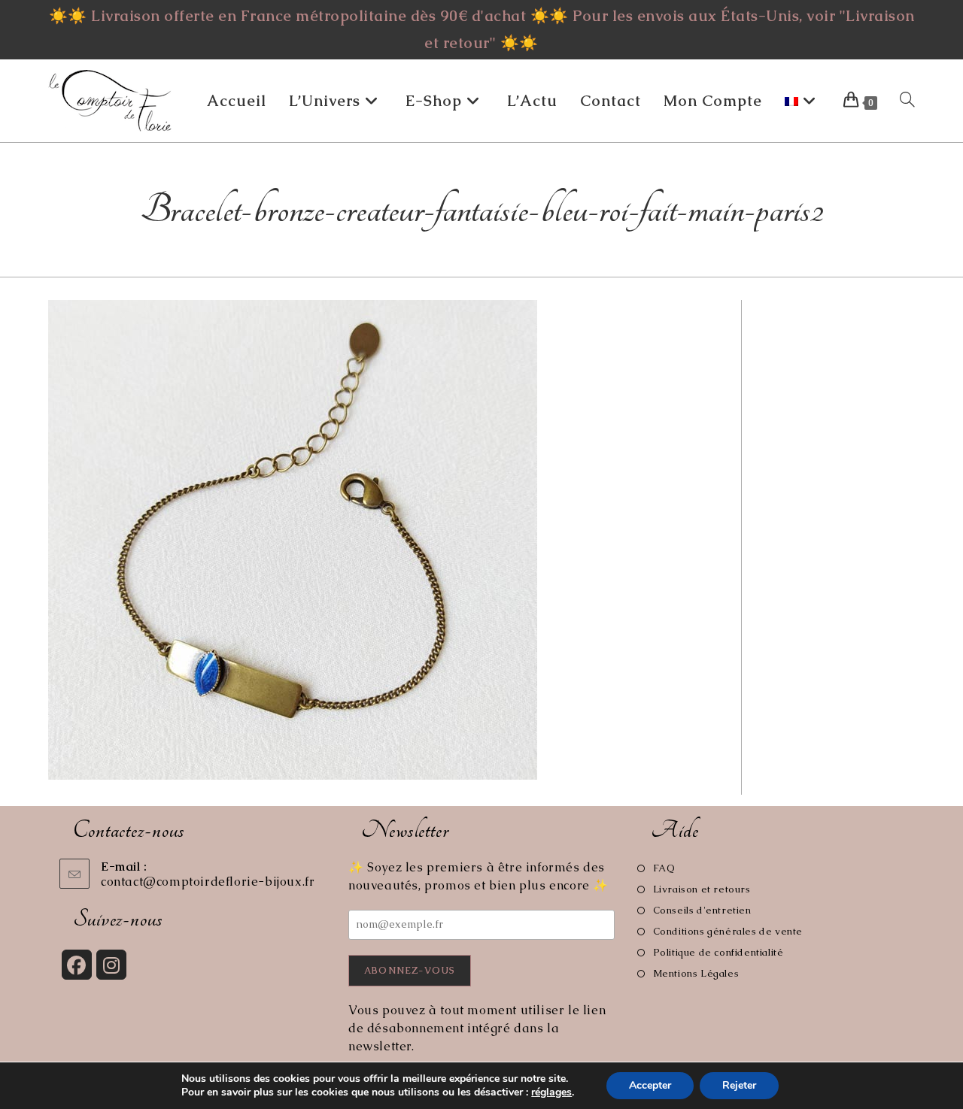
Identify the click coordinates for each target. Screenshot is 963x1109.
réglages (551, 1092)
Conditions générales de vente (728, 931)
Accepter (650, 1085)
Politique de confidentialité (718, 952)
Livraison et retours (702, 889)
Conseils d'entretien (702, 910)
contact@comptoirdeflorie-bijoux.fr (207, 881)
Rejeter (739, 1085)
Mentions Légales (696, 973)
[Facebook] (77, 965)
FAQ (664, 868)
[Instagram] (111, 965)
